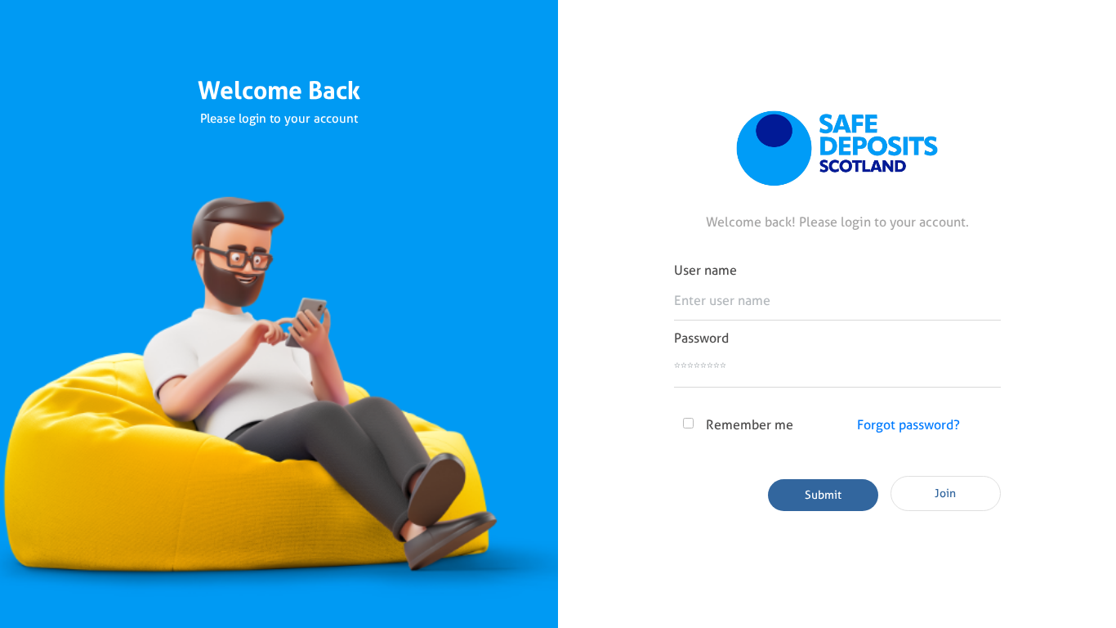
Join (945, 493)
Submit (823, 494)
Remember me (749, 425)
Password (701, 338)
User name (705, 270)
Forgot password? (908, 425)
